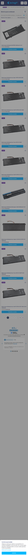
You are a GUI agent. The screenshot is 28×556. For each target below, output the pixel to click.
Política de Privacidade (6, 549)
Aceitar (14, 553)
